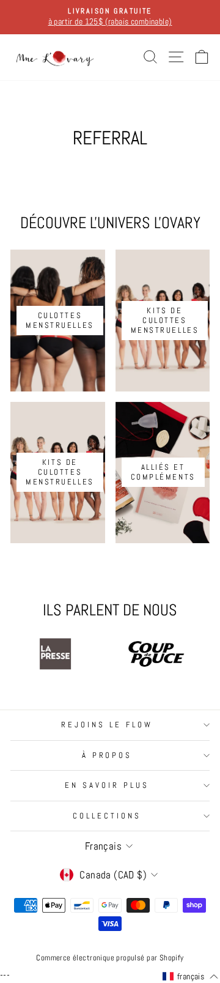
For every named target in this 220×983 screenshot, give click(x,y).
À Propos (107, 755)
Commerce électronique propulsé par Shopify (109, 958)
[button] (190, 977)
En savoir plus (107, 785)
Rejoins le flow (107, 724)
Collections (107, 816)
